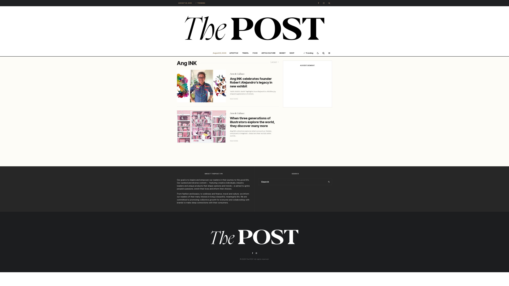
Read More (234, 99)
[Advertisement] (307, 86)
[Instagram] (323, 3)
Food (255, 53)
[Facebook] (318, 3)
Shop (291, 53)
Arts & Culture (268, 53)
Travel (245, 53)
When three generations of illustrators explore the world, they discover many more (252, 122)
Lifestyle (233, 53)
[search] (329, 182)
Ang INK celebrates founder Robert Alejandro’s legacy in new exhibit (251, 82)
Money (282, 53)
